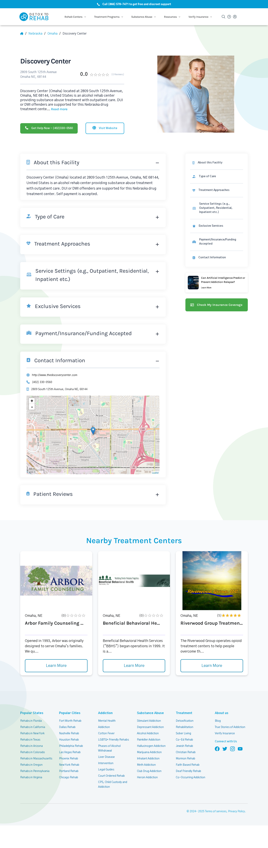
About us (221, 713)
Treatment (184, 713)
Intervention (105, 763)
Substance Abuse (150, 713)
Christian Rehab (186, 752)
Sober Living (183, 733)
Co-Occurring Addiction (190, 777)
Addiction (105, 713)
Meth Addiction (146, 765)
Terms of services (215, 811)
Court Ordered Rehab (111, 776)
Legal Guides (106, 769)
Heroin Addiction (147, 777)
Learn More (56, 666)
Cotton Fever (106, 733)
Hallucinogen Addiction (151, 746)
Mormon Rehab (185, 758)
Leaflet (155, 472)
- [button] (32, 407)
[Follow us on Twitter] (224, 749)
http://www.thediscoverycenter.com (54, 375)
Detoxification (184, 721)
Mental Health (107, 721)
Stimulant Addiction (149, 721)
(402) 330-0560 (42, 382)
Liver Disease (106, 757)
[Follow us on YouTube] (240, 749)
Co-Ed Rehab (184, 739)
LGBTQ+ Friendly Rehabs (113, 739)
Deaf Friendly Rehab (188, 771)
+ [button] (32, 400)
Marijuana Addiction (149, 752)
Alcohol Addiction (148, 733)
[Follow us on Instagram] (232, 749)
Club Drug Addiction (149, 771)
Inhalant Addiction (148, 758)
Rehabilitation (184, 727)
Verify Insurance (225, 733)
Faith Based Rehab (188, 765)
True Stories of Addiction (230, 727)
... (57, 109)
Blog (218, 721)
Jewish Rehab (184, 746)
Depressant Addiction (150, 727)
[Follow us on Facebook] (217, 749)
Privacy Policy (236, 811)
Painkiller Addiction (148, 739)
